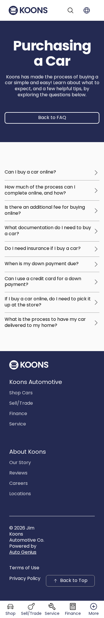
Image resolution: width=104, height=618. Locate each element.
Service (17, 424)
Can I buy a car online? (30, 172)
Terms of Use (24, 568)
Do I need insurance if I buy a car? (43, 249)
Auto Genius (22, 552)
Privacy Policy (24, 579)
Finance (18, 414)
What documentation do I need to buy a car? (48, 231)
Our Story (20, 463)
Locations (20, 494)
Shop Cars (21, 393)
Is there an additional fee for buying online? (45, 210)
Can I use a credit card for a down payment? (43, 282)
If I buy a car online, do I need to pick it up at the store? (48, 302)
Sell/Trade (21, 403)
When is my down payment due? (42, 264)
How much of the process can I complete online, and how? (40, 190)
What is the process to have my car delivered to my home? (45, 323)
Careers (18, 484)
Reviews (18, 473)
